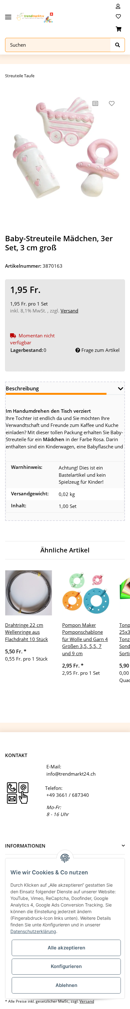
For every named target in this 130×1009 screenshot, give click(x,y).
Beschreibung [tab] (22, 388)
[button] (118, 6)
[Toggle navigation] (8, 15)
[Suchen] (117, 45)
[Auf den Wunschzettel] (112, 103)
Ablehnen (66, 985)
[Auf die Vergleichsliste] (95, 103)
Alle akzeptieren (66, 948)
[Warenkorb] (118, 29)
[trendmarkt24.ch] (34, 18)
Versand (69, 310)
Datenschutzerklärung (33, 931)
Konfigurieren (66, 966)
